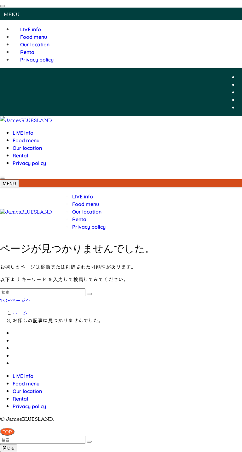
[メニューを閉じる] (2, 6)
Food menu (33, 37)
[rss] (240, 107)
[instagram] (240, 92)
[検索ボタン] (2, 178)
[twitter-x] (240, 84)
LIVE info (30, 29)
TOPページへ (15, 300)
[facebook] (240, 77)
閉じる (9, 448)
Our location (34, 44)
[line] (240, 100)
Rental (28, 52)
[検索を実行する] (89, 294)
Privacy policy (37, 59)
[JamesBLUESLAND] (26, 120)
